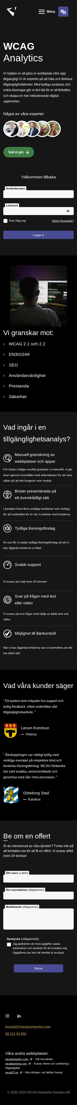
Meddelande (22, 906)
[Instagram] (7, 1016)
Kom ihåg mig (17, 220)
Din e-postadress (25, 889)
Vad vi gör (16, 152)
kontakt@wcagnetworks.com (28, 1026)
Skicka (38, 968)
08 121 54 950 (15, 1034)
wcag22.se (14, 1072)
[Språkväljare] (63, 12)
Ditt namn (17, 873)
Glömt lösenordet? (63, 220)
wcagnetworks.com (19, 1059)
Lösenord (12, 205)
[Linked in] (19, 1016)
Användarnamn (15, 188)
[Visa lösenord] (68, 211)
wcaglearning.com (18, 1063)
